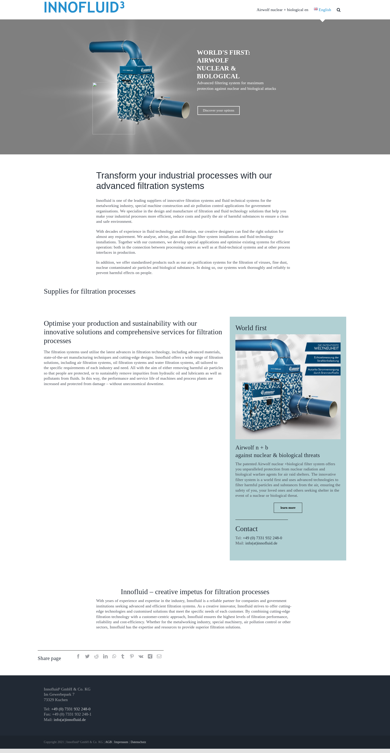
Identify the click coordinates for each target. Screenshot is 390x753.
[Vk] (141, 656)
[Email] (159, 656)
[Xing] (150, 656)
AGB (108, 742)
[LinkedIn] (105, 656)
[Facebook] (78, 656)
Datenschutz (138, 742)
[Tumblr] (122, 656)
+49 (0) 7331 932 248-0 (262, 538)
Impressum (121, 742)
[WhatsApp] (114, 656)
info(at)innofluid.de (261, 543)
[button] (339, 9)
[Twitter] (87, 656)
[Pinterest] (131, 656)
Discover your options (218, 110)
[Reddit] (96, 656)
